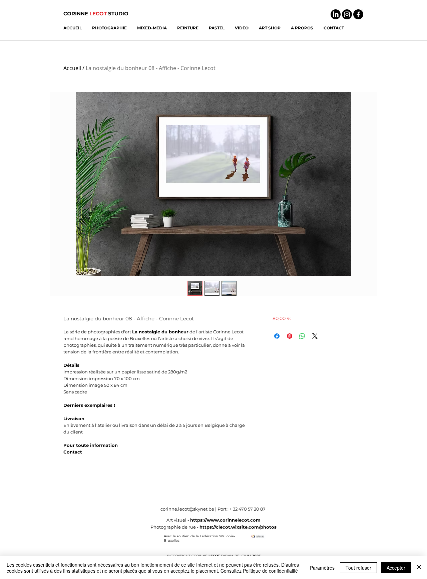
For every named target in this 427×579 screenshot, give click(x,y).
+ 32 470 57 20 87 (248, 509)
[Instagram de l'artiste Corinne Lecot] (347, 14)
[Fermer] (419, 568)
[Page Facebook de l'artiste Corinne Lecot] (358, 14)
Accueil (72, 68)
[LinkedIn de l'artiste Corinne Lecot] (336, 14)
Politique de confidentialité (270, 570)
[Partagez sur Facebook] (277, 336)
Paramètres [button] (322, 567)
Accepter (396, 567)
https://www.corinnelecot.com (225, 520)
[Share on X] (315, 336)
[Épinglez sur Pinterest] (290, 336)
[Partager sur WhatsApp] (302, 336)
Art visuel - (178, 520)
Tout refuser (358, 567)
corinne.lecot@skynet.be (187, 509)
